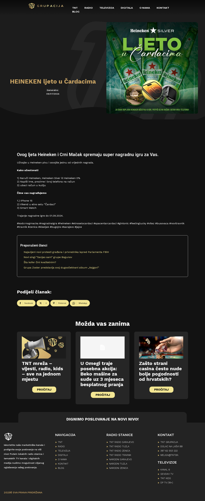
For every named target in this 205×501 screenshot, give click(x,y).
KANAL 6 (165, 469)
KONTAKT (63, 463)
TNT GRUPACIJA (169, 442)
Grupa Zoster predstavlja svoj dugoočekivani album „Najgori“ (61, 267)
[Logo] (46, 5)
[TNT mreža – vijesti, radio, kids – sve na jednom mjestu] (44, 347)
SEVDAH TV (166, 474)
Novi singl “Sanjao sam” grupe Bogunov (48, 257)
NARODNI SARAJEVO (120, 459)
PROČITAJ (44, 389)
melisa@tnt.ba (169, 455)
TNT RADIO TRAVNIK (120, 455)
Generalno (52, 90)
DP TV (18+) (166, 482)
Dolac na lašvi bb (171, 446)
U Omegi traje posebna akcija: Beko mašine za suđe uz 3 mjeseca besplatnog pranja (102, 373)
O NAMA (62, 459)
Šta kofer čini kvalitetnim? (40, 262)
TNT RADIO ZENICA (119, 450)
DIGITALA (63, 455)
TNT (60, 442)
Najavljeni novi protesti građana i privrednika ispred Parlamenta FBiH (66, 252)
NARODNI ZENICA (118, 468)
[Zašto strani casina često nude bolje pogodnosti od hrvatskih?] (161, 347)
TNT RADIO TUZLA (119, 446)
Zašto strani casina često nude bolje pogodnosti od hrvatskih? (160, 371)
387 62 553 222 (169, 450)
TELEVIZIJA (64, 450)
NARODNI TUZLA (118, 463)
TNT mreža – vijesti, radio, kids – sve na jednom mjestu (42, 371)
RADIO (61, 446)
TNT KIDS (165, 478)
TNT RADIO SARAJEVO (121, 442)
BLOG (61, 468)
